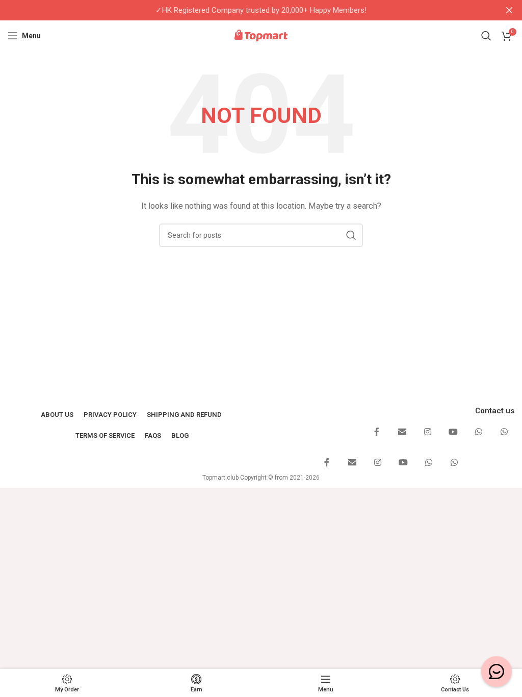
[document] (261, 348)
